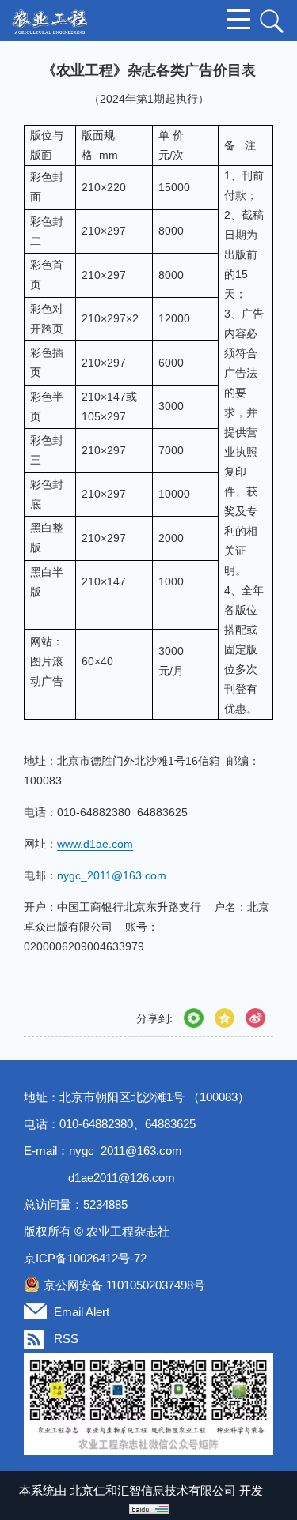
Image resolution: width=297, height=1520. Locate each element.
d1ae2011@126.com (121, 1177)
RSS (66, 1338)
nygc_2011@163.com (125, 1150)
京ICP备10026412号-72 (85, 1258)
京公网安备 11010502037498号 (124, 1285)
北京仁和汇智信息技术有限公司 (153, 1490)
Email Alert (81, 1312)
